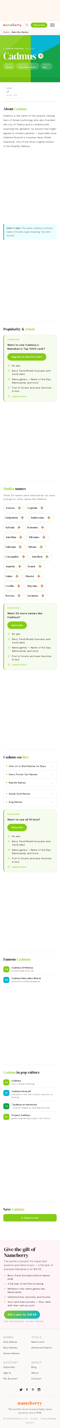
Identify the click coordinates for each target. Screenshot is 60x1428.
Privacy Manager (49, 1418)
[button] (30, 1217)
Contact (36, 1378)
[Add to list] (40, 56)
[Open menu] (52, 25)
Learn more (19, 396)
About (35, 1372)
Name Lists (37, 1341)
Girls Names (10, 1341)
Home (6, 32)
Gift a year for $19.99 (22, 1314)
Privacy (34, 1418)
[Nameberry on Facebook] (27, 1389)
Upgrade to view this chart (26, 356)
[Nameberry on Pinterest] (33, 1389)
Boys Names (10, 1347)
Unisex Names (11, 1353)
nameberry (30, 1403)
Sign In (7, 1372)
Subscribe (39, 25)
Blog (33, 1367)
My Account (10, 1378)
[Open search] (25, 25)
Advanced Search (41, 1347)
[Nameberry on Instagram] (39, 1389)
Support (30, 1422)
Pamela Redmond (15, 48)
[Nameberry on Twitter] (21, 1389)
